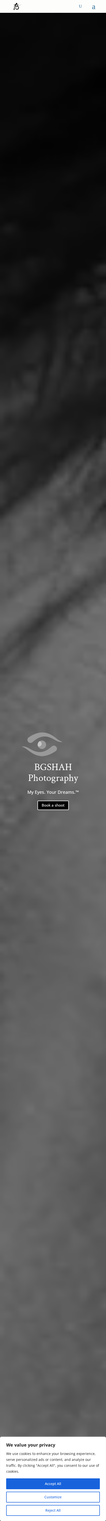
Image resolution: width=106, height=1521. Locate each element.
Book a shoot (53, 805)
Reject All (53, 1510)
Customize (53, 1497)
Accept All (53, 1483)
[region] (53, 1479)
